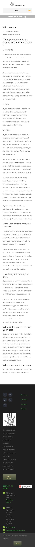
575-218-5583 (10, 527)
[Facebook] (5, 395)
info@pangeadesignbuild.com (11, 530)
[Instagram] (5, 405)
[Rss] (5, 400)
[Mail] (10, 400)
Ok (17, 543)
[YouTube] (10, 395)
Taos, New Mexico (9, 501)
